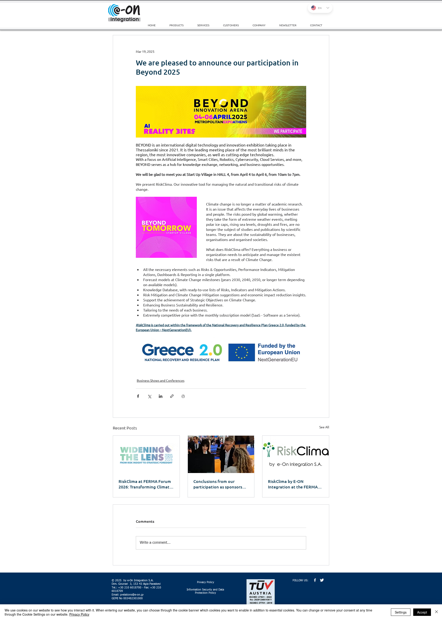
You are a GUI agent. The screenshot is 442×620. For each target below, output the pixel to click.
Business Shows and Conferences (160, 380)
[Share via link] (172, 396)
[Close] (436, 612)
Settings (401, 612)
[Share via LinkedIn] (160, 396)
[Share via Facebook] (138, 396)
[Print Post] (183, 396)
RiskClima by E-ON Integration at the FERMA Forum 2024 (293, 484)
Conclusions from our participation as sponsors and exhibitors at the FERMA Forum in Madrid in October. (221, 484)
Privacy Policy (79, 614)
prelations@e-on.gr (132, 595)
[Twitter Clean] (322, 580)
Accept (422, 612)
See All (324, 427)
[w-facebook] (315, 580)
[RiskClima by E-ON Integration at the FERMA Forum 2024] (295, 454)
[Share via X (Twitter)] (149, 396)
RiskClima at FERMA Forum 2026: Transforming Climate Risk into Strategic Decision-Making (146, 484)
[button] (207, 25)
